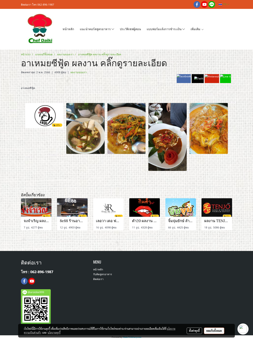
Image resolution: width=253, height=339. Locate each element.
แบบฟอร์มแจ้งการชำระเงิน (164, 28)
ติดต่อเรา (98, 279)
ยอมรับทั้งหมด (214, 330)
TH (224, 4)
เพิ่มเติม (196, 28)
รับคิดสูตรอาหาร (102, 274)
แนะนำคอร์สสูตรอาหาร (95, 28)
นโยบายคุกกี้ (54, 332)
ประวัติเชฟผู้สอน (130, 28)
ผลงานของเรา (79, 72)
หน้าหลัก (68, 28)
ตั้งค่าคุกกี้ (194, 330)
